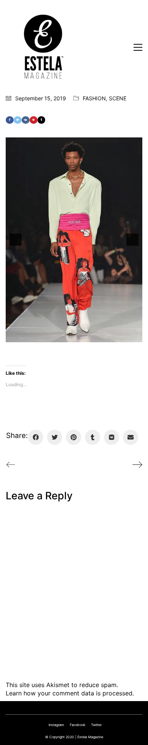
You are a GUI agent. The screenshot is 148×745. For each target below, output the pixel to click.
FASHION (94, 98)
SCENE (117, 98)
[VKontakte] (26, 120)
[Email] (130, 437)
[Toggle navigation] (138, 47)
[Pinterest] (34, 120)
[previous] (15, 240)
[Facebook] (10, 120)
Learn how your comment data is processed (69, 693)
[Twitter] (18, 120)
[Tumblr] (42, 120)
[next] (132, 240)
